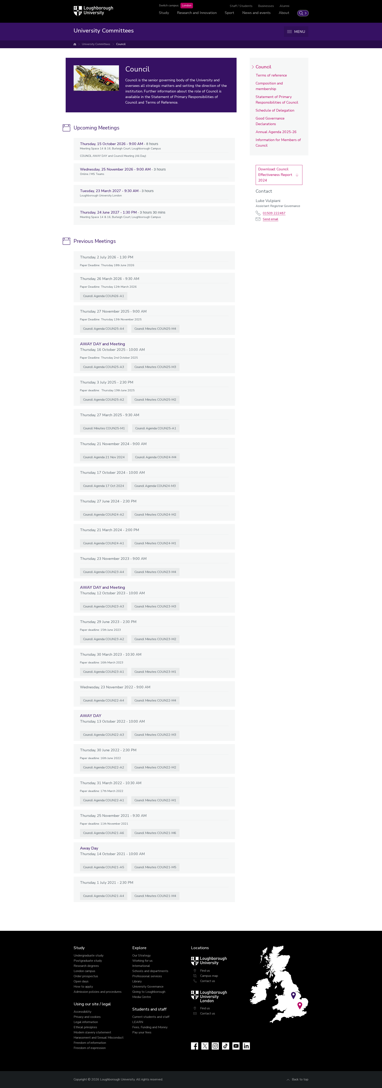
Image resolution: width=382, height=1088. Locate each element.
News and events (256, 12)
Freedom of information (90, 1043)
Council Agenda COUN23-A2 (103, 639)
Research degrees (86, 966)
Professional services (147, 976)
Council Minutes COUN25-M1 (104, 428)
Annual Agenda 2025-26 (276, 132)
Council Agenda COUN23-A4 (103, 572)
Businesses (266, 6)
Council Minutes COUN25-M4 (155, 329)
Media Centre (141, 997)
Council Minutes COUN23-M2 (155, 639)
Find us (205, 970)
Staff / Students (241, 6)
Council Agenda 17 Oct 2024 (103, 486)
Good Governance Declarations (270, 121)
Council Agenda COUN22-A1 (103, 800)
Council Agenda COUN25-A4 (103, 329)
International (141, 966)
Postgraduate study (88, 960)
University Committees (96, 44)
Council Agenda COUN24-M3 (155, 486)
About (284, 12)
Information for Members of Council (278, 142)
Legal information (86, 1022)
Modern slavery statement (92, 1032)
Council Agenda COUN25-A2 (103, 399)
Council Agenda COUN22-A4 (103, 700)
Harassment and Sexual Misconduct (99, 1037)
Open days (81, 981)
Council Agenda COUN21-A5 (103, 867)
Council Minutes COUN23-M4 (155, 572)
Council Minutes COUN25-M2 (155, 399)
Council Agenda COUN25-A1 (155, 428)
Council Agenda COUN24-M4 (155, 457)
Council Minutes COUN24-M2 (155, 514)
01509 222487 (274, 213)
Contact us (207, 981)
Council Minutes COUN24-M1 (155, 543)
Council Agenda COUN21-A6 (103, 833)
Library (137, 981)
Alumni (284, 6)
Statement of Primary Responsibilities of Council (277, 99)
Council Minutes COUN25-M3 (155, 367)
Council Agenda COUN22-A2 (103, 767)
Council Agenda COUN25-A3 (103, 367)
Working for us (142, 960)
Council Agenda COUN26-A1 (103, 296)
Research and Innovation (197, 12)
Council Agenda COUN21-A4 (103, 896)
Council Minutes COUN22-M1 (155, 800)
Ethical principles (85, 1027)
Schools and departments (150, 971)
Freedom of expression (90, 1048)
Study (164, 12)
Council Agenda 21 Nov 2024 (104, 457)
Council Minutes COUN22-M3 (155, 735)
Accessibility (82, 1012)
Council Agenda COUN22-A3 (103, 735)
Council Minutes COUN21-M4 (155, 896)
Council (121, 44)
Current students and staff (150, 1017)
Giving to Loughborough (148, 992)
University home (75, 44)
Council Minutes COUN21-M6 (155, 833)
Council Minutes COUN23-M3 (155, 606)
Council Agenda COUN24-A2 (103, 514)
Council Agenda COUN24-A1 (103, 543)
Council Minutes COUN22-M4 (155, 700)
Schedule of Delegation (275, 110)
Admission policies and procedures (98, 992)
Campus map (209, 976)
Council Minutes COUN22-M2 (155, 767)
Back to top (300, 1079)
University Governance (148, 986)
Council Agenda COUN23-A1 (103, 672)
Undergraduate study (88, 955)
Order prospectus (86, 976)
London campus (84, 971)
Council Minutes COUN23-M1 (155, 672)
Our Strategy (141, 955)
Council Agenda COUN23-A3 (103, 606)
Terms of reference (271, 75)
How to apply (83, 986)
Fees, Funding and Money (150, 1027)
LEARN (137, 1022)
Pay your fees (141, 1032)
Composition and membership (269, 86)
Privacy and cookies (87, 1017)
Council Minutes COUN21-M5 (155, 867)
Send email (270, 219)
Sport (229, 12)
